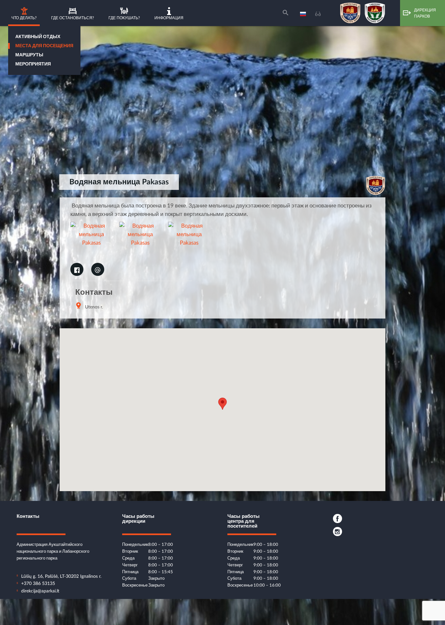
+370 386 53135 (38, 583)
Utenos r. (94, 307)
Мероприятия (33, 64)
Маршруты (29, 55)
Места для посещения (44, 46)
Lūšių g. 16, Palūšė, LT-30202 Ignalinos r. (61, 576)
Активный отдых (37, 37)
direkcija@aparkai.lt (40, 591)
